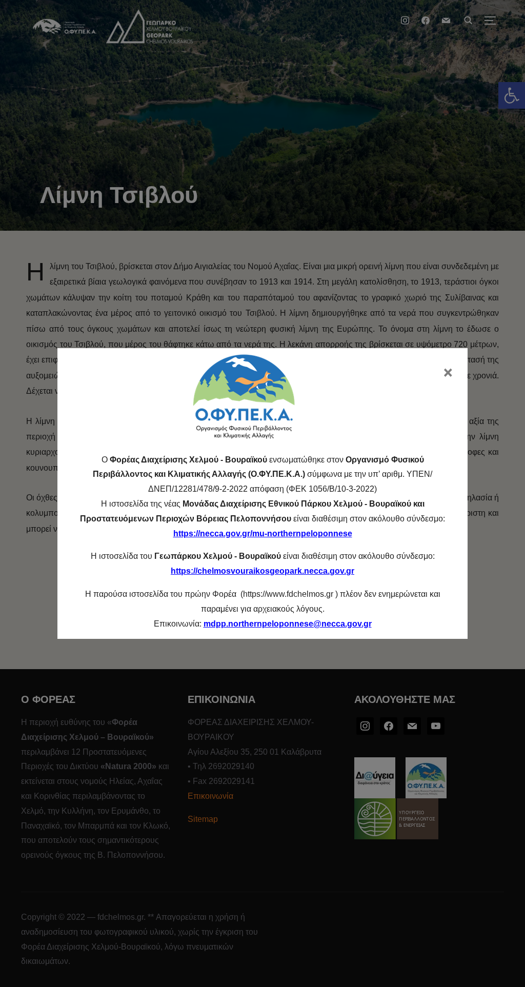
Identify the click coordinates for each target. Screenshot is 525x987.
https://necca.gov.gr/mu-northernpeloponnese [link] (262, 533)
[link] (288, 623)
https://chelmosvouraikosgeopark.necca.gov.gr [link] (262, 571)
